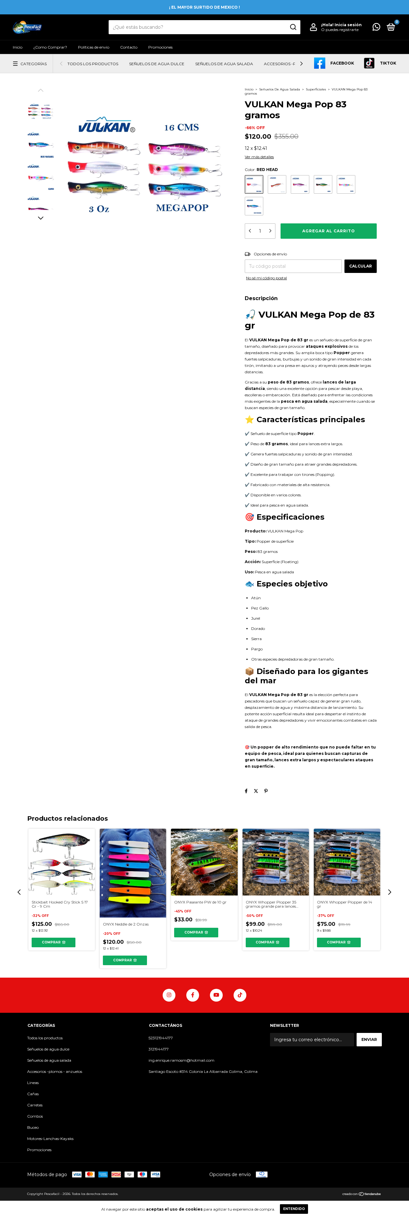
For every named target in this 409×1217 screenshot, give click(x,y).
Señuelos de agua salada (224, 63)
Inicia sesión (348, 24)
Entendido (294, 1209)
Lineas (33, 1082)
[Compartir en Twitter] (256, 791)
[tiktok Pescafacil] (240, 995)
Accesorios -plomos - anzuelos (54, 1071)
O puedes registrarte (340, 29)
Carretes (34, 1105)
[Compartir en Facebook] (246, 791)
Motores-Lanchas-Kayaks (50, 1138)
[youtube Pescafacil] (216, 995)
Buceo (33, 1127)
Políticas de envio (93, 47)
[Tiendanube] (362, 1195)
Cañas (33, 1093)
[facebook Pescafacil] (192, 995)
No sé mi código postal (266, 277)
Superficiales (316, 89)
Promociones (160, 47)
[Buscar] (293, 27)
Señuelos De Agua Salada (280, 89)
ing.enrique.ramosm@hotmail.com (181, 1060)
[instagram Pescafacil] (169, 995)
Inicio (17, 47)
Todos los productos (92, 63)
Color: (261, 169)
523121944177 (161, 1037)
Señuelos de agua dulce (156, 63)
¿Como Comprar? (50, 47)
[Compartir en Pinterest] (266, 791)
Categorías (33, 63)
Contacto (128, 47)
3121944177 (159, 1049)
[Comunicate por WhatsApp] (376, 28)
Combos (35, 1116)
